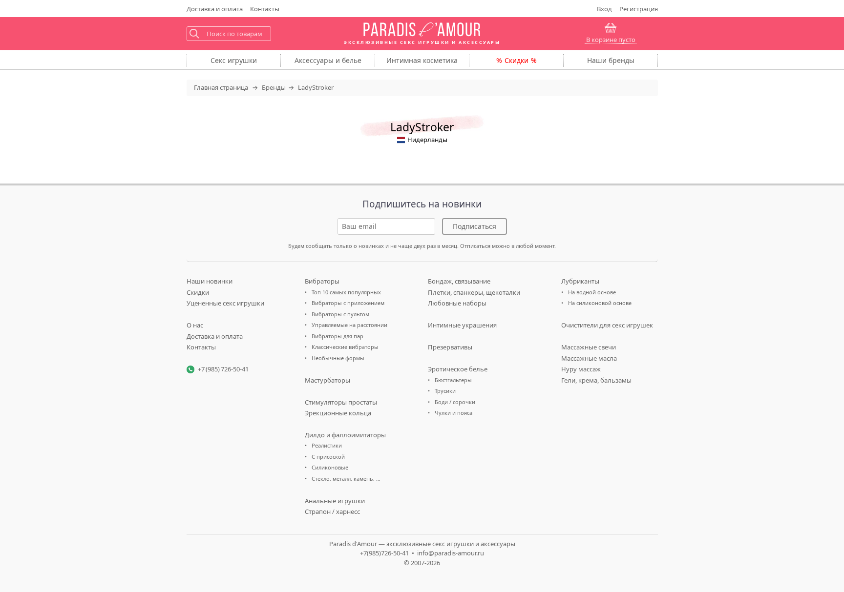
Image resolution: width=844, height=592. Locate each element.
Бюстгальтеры (453, 380)
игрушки (234, 60)
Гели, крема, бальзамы (596, 380)
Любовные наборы (457, 303)
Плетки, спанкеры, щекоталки (474, 292)
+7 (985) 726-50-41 (223, 369)
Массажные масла (589, 358)
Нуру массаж (581, 369)
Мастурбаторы (327, 380)
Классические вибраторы (345, 346)
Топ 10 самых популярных (346, 292)
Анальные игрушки (335, 500)
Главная (221, 87)
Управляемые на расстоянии (349, 324)
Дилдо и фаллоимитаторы (345, 434)
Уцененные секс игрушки (225, 303)
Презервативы (450, 347)
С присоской (328, 456)
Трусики (445, 390)
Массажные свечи (588, 347)
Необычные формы (338, 358)
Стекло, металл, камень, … (346, 478)
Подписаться (474, 226)
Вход (604, 8)
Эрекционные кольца (338, 412)
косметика (422, 60)
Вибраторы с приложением (348, 302)
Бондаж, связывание (459, 281)
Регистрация (638, 8)
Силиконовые (330, 467)
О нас (195, 325)
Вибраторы (322, 281)
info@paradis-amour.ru (450, 553)
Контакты (264, 8)
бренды (610, 60)
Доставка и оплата (215, 336)
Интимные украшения (462, 325)
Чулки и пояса (453, 412)
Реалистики (327, 445)
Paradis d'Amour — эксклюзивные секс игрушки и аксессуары (422, 543)
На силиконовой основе (600, 302)
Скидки (516, 60)
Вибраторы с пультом (340, 314)
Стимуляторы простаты (341, 402)
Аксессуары (328, 60)
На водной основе (592, 292)
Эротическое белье (457, 369)
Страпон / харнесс (332, 511)
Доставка (215, 8)
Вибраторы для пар (337, 336)
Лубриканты (580, 281)
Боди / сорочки (455, 402)
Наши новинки (209, 281)
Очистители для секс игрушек (607, 325)
